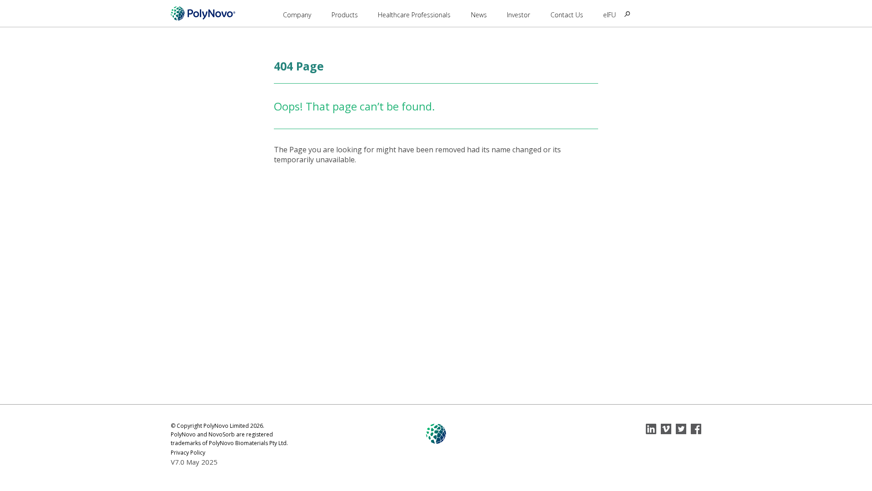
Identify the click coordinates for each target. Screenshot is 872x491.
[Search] (627, 14)
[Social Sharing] (651, 429)
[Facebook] (696, 429)
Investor (518, 15)
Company (297, 15)
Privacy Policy (188, 452)
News (479, 15)
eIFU (609, 15)
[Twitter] (681, 429)
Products (345, 15)
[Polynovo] (203, 13)
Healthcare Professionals (414, 15)
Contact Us (566, 15)
